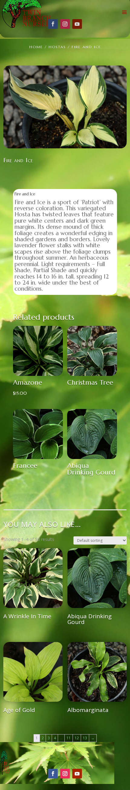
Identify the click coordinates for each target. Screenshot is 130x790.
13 (85, 738)
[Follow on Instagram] (65, 24)
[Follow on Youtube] (77, 24)
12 (77, 738)
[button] (117, 74)
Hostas (57, 47)
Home (36, 47)
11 (69, 738)
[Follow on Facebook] (53, 24)
